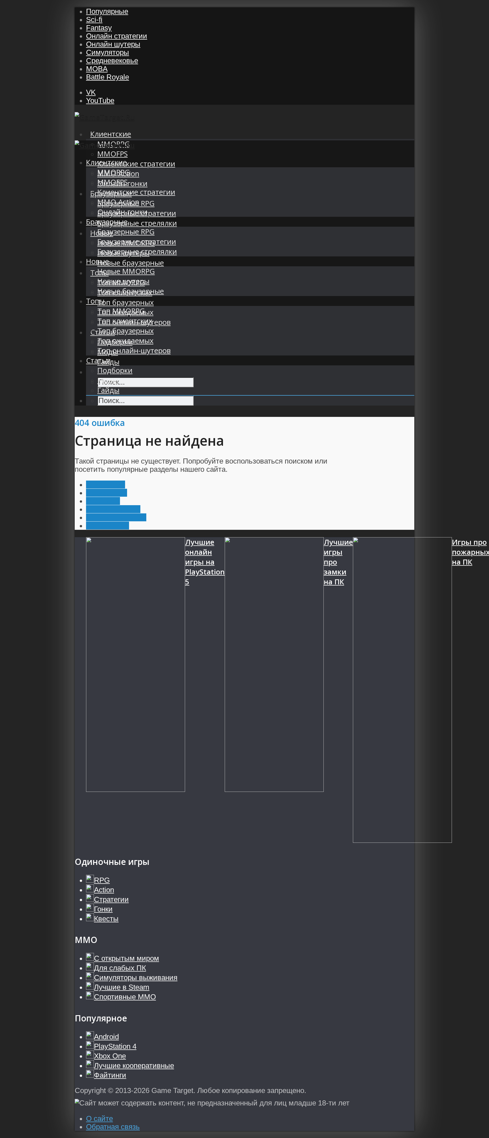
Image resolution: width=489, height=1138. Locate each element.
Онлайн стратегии (116, 36)
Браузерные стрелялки (137, 223)
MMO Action (118, 202)
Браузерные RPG (126, 232)
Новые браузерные (130, 263)
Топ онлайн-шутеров (134, 350)
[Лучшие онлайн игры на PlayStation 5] (135, 691)
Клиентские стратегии (136, 164)
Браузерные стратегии (136, 242)
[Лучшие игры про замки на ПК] (274, 691)
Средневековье (112, 61)
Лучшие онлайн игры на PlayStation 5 (205, 562)
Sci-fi (94, 19)
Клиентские (110, 134)
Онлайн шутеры (113, 44)
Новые (97, 261)
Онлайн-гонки (122, 212)
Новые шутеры (123, 281)
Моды (107, 380)
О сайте (99, 1118)
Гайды (108, 390)
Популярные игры (116, 517)
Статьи (98, 360)
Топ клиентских (124, 321)
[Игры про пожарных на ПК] (402, 691)
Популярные (107, 11)
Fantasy (99, 28)
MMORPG (113, 172)
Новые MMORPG (126, 271)
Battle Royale (107, 77)
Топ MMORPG (121, 311)
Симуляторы (107, 52)
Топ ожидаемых (125, 341)
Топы (95, 301)
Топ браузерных (125, 302)
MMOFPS (112, 154)
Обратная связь (113, 1127)
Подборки (114, 370)
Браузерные (107, 222)
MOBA (97, 69)
